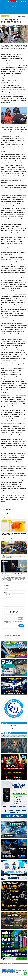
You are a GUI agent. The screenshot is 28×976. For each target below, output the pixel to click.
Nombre (5, 592)
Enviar (21, 625)
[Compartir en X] (6, 512)
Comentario (6, 597)
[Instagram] (21, 1)
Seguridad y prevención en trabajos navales (12, 555)
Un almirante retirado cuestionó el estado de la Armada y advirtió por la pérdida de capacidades (13, 574)
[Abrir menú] (2, 13)
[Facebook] (19, 1)
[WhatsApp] (17, 1)
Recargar (21, 618)
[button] (8, 1)
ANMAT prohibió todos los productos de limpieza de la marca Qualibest (14, 534)
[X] (24, 1)
